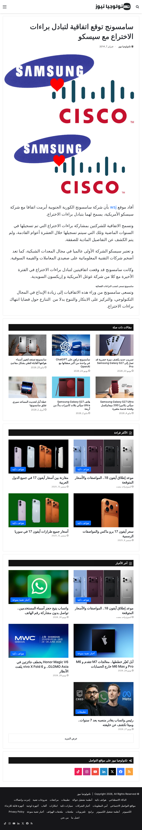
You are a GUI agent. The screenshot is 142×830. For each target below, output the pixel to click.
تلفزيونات (81, 811)
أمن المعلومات (100, 805)
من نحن (65, 817)
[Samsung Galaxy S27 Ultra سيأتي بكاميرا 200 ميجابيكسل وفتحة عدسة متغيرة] (114, 387)
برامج (91, 811)
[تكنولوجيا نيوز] (113, 7)
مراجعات (54, 799)
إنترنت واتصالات (22, 799)
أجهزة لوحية (32, 805)
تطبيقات (65, 799)
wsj (113, 207)
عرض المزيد (71, 738)
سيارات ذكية (66, 805)
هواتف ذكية (100, 799)
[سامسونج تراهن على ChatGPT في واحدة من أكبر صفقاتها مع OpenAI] (71, 345)
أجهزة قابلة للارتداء (14, 805)
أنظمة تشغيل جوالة (82, 799)
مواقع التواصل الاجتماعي (123, 805)
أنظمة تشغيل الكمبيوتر (108, 811)
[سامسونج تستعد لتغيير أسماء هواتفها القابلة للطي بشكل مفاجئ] (27, 345)
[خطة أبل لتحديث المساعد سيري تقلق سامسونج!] (27, 387)
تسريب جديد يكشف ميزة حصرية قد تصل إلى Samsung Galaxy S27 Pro (114, 363)
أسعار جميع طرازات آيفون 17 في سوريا (41, 531)
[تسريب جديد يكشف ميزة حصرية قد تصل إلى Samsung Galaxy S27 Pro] (114, 345)
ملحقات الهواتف (55, 811)
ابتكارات (53, 805)
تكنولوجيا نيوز (124, 46)
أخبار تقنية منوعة (35, 811)
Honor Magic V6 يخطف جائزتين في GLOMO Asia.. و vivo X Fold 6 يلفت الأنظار (41, 666)
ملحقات (69, 811)
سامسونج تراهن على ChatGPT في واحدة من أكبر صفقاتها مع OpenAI (73, 363)
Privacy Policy (16, 811)
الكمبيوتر (126, 811)
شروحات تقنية (40, 799)
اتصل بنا (75, 817)
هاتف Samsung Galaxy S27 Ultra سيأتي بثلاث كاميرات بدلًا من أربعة (71, 405)
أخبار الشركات (82, 805)
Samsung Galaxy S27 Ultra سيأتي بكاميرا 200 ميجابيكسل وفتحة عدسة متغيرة (116, 405)
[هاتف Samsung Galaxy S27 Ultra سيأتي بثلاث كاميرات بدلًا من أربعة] (71, 387)
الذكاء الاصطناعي (117, 799)
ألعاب (44, 805)
